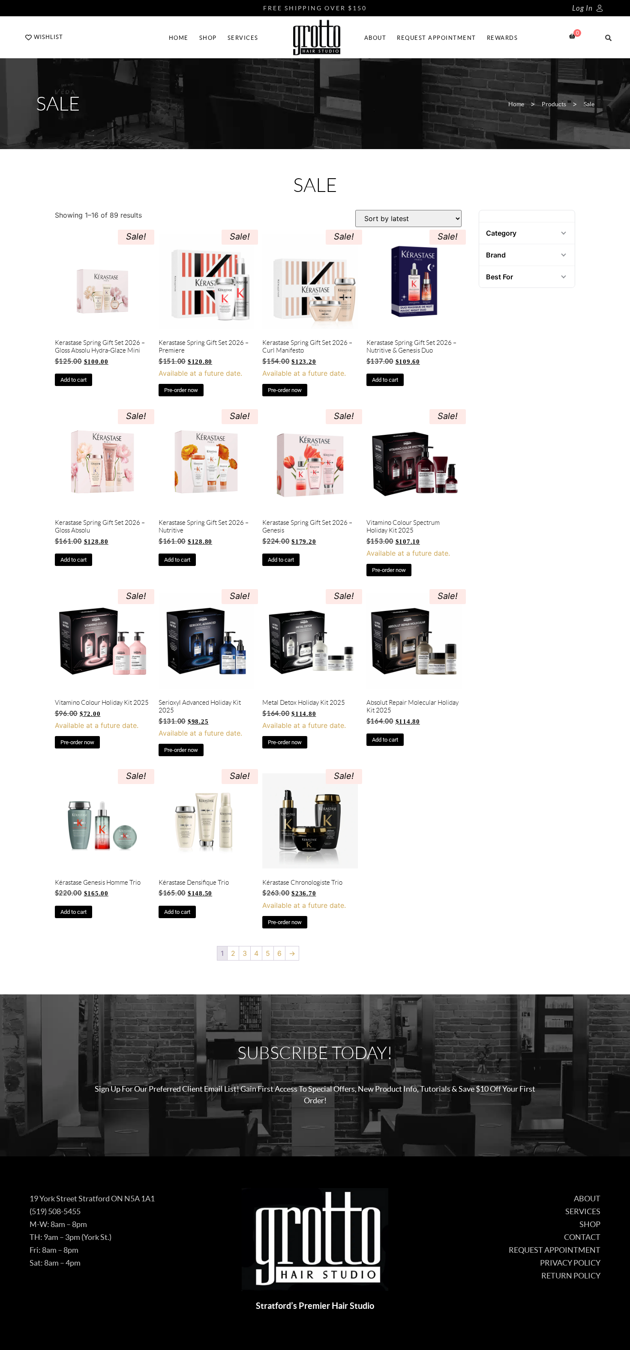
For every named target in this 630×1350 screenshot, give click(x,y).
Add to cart (73, 380)
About (375, 38)
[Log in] (599, 8)
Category (501, 233)
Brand (496, 255)
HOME (179, 38)
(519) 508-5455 (55, 1211)
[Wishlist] (28, 37)
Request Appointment (436, 38)
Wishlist (48, 37)
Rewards (502, 38)
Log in (582, 8)
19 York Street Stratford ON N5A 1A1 (92, 1198)
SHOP (208, 38)
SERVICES (243, 38)
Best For (499, 276)
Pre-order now (181, 390)
